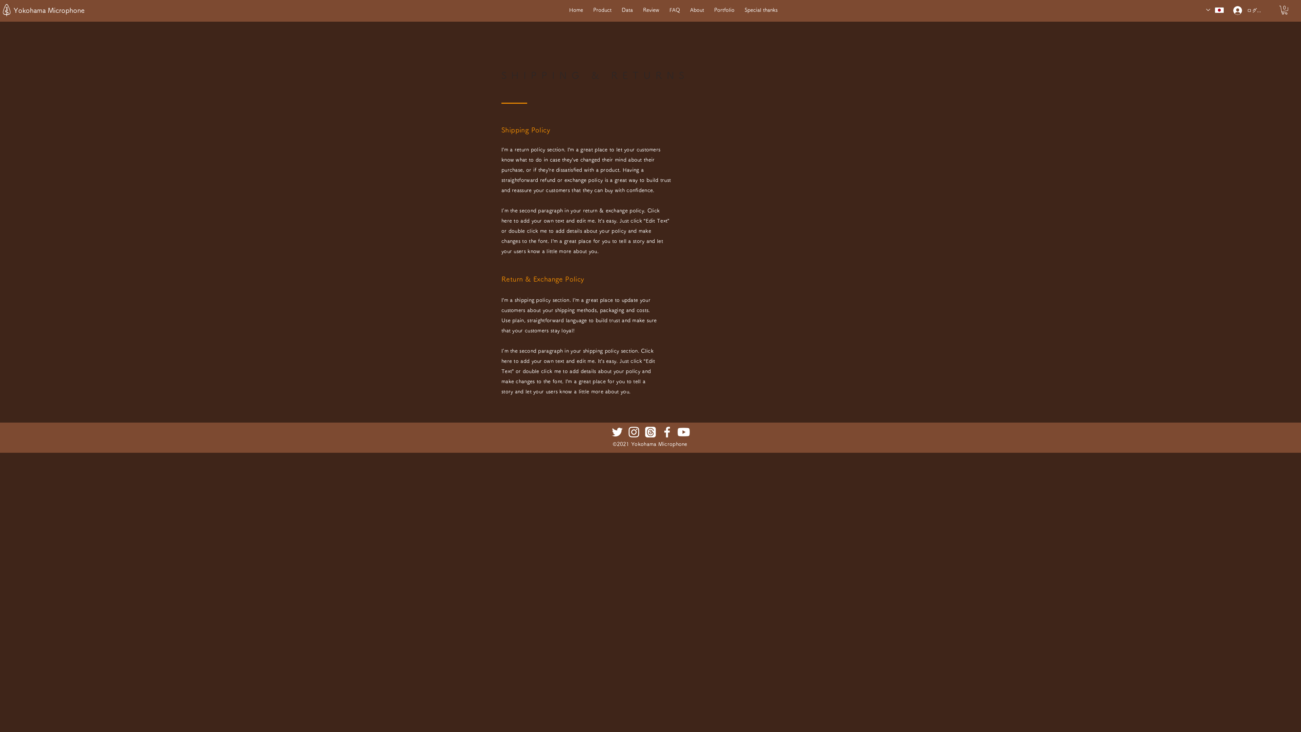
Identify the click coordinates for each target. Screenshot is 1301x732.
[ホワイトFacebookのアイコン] (667, 432)
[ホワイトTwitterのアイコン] (617, 432)
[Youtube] (684, 432)
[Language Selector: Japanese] (1215, 10)
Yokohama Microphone (49, 10)
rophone (677, 444)
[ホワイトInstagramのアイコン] (634, 432)
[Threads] (650, 432)
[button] (1284, 10)
